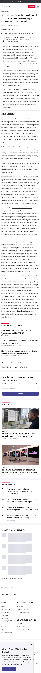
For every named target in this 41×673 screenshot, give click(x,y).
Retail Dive (20, 626)
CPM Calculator (6, 632)
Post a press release (15, 578)
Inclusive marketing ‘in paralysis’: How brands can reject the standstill (20, 471)
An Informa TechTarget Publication (20, 2)
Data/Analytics (22, 367)
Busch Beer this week (8, 296)
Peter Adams (6, 355)
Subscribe (32, 6)
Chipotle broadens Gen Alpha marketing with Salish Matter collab (22, 508)
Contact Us (5, 612)
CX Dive (19, 623)
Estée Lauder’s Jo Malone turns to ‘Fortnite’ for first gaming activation (21, 517)
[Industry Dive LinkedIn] (3, 595)
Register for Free (9, 669)
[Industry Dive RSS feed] (15, 595)
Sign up (20, 393)
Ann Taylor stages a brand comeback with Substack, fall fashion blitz (19, 491)
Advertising (20, 606)
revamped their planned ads (19, 311)
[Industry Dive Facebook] (7, 595)
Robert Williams (8, 29)
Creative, (13, 367)
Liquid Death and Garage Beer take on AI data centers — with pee (22, 500)
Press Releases (6, 624)
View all (4, 578)
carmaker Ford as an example (22, 208)
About (3, 606)
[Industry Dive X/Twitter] (11, 595)
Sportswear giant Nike (19, 284)
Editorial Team (6, 609)
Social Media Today (23, 630)
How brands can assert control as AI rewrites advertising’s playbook (20, 435)
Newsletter (5, 615)
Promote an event (23, 612)
